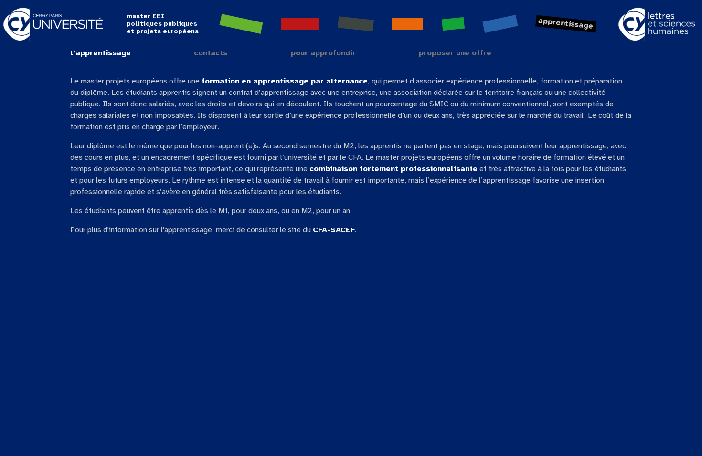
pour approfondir (323, 53)
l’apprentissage (100, 53)
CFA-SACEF (334, 230)
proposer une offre (455, 53)
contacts (210, 53)
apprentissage (566, 24)
